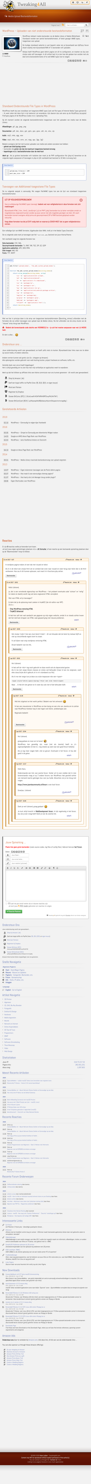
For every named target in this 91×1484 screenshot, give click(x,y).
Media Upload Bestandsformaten (22, 16)
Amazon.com (33, 1340)
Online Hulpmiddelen (11, 1027)
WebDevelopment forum (44, 811)
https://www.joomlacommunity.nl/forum (32, 784)
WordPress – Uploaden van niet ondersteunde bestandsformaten (37, 31)
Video (6, 1048)
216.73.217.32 (79, 1062)
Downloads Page (11, 1326)
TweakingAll (31, 4)
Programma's (8, 1033)
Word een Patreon (15, 387)
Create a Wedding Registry (15, 1362)
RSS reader (24, 906)
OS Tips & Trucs (9, 1030)
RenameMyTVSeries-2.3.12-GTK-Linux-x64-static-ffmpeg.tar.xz (25, 1307)
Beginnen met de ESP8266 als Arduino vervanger (21, 1149)
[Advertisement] (45, 83)
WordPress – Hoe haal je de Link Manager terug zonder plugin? (33, 477)
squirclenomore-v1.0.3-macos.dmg (16, 1284)
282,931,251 (80, 1065)
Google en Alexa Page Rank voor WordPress (26, 450)
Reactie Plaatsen (15, 911)
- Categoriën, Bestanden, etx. (19, 975)
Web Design (8, 1051)
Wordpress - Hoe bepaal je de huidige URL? (19, 1216)
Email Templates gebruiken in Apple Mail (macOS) (21, 1110)
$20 (44, 383)
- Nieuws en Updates (16, 972)
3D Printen (7, 999)
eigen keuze (53, 383)
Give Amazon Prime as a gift (15, 1356)
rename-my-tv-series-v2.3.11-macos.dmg (19, 1302)
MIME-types (75, 38)
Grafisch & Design (10, 1012)
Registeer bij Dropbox (16, 392)
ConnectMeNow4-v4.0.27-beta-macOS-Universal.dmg (22, 1274)
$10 (40, 383)
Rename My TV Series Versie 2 (16, 1172)
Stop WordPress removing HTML (21, 609)
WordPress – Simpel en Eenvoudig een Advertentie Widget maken (34, 432)
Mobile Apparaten (10, 1018)
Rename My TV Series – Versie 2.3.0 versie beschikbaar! (23, 1083)
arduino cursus (11, 1194)
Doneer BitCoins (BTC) (17, 396)
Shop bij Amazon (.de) (16, 378)
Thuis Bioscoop (9, 1045)
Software (7, 1039)
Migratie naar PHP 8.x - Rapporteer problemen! (20, 1204)
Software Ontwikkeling (12, 1042)
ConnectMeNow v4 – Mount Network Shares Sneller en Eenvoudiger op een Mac (30, 1090)
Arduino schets (11, 1199)
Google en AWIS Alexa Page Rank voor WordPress (28, 436)
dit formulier (41, 549)
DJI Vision (9, 1225)
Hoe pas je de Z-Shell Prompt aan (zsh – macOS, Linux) (23, 1102)
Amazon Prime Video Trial (15, 1360)
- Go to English (14, 990)
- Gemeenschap (14, 977)
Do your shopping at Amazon (15, 1350)
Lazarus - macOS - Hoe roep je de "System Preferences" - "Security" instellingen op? (31, 1213)
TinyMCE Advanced (16, 611)
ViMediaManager (11, 1237)
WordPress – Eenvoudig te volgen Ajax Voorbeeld (28, 422)
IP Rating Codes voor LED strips (16, 1107)
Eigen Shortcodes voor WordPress (23, 481)
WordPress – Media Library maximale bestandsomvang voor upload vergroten (38, 460)
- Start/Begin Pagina (15, 970)
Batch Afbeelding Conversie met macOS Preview (21, 1100)
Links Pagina (10, 1262)
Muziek (6, 1021)
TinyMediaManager (11, 1255)
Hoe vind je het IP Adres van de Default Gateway (21, 1093)
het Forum (78, 847)
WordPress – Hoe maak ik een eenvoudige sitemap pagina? (32, 473)
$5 (37, 383)
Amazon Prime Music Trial (15, 1358)
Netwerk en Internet (11, 1024)
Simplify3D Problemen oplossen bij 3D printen (20, 1245)
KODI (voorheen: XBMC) (13, 1250)
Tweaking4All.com (54, 1456)
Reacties (7, 541)
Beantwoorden (11, 576)
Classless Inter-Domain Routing (16, 1211)
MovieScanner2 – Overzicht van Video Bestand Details (23, 1112)
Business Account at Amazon (16, 1352)
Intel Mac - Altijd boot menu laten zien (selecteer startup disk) (25, 1201)
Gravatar (68, 915)
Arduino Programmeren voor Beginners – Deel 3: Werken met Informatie (28, 1145)
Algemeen (7, 1002)
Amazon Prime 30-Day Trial (15, 1354)
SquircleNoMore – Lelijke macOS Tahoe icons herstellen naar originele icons (29, 1081)
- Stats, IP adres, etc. (15, 980)
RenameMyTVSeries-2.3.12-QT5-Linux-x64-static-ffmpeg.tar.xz (25, 1316)
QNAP (6, 1036)
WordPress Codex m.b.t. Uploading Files (33, 116)
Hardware (7, 1015)
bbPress (81, 45)
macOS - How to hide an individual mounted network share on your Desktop (29, 1197)
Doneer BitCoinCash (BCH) (18, 401)
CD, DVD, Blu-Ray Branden (13, 1005)
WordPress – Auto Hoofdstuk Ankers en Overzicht (28, 440)
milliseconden (11, 1187)
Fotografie (7, 1009)
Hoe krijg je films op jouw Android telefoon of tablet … (23, 1136)
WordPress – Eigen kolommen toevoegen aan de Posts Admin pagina (35, 470)
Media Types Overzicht (65, 230)
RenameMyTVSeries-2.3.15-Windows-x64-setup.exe (22, 1293)
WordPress (7, 56)
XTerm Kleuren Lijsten (13, 1105)
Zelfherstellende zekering (14, 1185)
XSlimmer (8, 1230)
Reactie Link (70, 560)
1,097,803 (81, 1067)
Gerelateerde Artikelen (14, 409)
